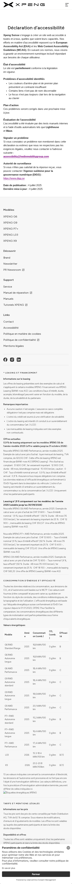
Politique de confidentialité (19, 339)
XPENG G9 (10, 222)
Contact (8, 321)
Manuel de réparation (16, 292)
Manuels (8, 298)
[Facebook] (5, 360)
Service (7, 286)
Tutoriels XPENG (13, 304)
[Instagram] (12, 360)
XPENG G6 (10, 216)
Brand (6, 257)
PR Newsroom (12, 269)
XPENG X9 (10, 240)
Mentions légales (13, 346)
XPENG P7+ (10, 228)
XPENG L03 (10, 234)
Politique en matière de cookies (22, 333)
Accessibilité (11, 327)
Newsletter (10, 263)
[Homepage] (24, 4)
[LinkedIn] (19, 360)
